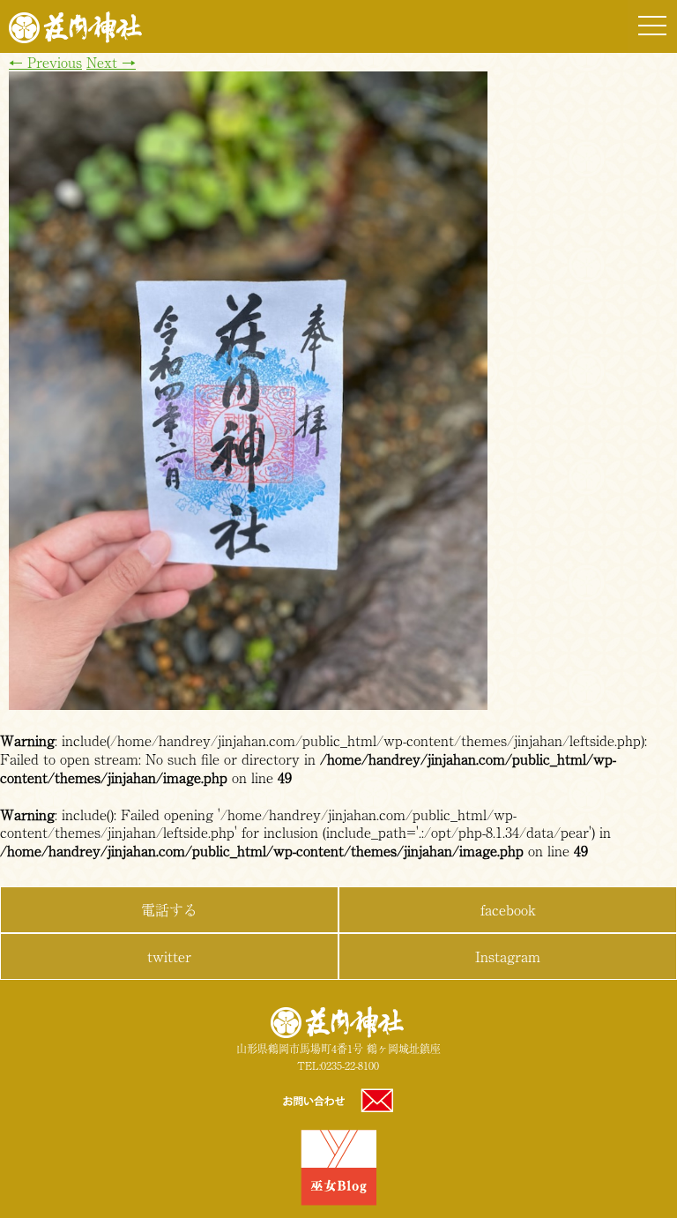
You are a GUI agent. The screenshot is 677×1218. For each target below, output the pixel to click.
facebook (508, 909)
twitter (169, 956)
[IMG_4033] (248, 703)
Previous (45, 61)
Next (111, 61)
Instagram (507, 956)
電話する (169, 909)
